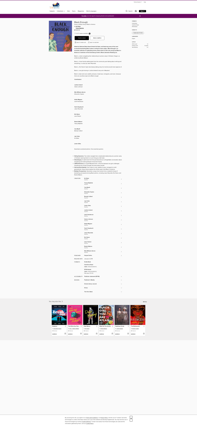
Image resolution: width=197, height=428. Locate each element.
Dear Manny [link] (87, 326)
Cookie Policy (89, 423)
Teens (73, 11)
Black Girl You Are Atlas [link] (106, 326)
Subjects (52, 11)
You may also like (55, 302)
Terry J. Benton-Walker (74, 328)
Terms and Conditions (92, 417)
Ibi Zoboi (78, 26)
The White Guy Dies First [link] (74, 326)
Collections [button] (60, 11)
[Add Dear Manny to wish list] (97, 334)
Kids (68, 11)
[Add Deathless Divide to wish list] (128, 334)
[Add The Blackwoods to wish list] (144, 334)
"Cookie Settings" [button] (86, 421)
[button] (138, 2)
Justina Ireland (120, 328)
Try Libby (84, 16)
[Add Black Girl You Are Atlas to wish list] (112, 334)
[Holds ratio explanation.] (89, 34)
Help (145, 2)
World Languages (91, 11)
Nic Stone (87, 328)
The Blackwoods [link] (135, 326)
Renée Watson (104, 328)
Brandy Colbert (135, 328)
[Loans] (136, 11)
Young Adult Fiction (138, 33)
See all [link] (145, 301)
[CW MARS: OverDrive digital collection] (54, 5)
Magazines (81, 11)
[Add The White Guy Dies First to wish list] (81, 334)
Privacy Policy (104, 417)
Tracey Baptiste (80, 28)
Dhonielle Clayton (57, 328)
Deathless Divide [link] (119, 326)
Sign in (143, 11)
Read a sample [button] (97, 38)
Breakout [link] (54, 326)
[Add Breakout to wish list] (65, 334)
